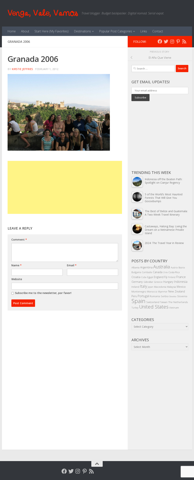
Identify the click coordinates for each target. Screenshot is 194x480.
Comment (19, 239)
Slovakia (172, 296)
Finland (171, 277)
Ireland (135, 286)
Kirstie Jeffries (22, 69)
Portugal (143, 296)
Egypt (150, 277)
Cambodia (147, 272)
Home (11, 31)
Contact (157, 31)
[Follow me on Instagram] (172, 41)
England (158, 277)
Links (143, 31)
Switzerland (152, 302)
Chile (165, 272)
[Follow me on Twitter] (166, 41)
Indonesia (180, 282)
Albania (135, 267)
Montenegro (138, 291)
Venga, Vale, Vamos (43, 13)
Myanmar (162, 291)
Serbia (164, 296)
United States (153, 306)
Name (16, 265)
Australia (161, 267)
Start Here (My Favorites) (51, 31)
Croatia (135, 277)
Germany (137, 282)
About (25, 31)
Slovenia (182, 296)
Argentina (146, 267)
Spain (138, 301)
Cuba (143, 277)
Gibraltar (148, 282)
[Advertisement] (65, 187)
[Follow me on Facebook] (160, 41)
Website (16, 279)
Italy (143, 286)
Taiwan (163, 302)
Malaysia (171, 286)
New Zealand (176, 291)
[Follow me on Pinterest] (178, 41)
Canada (157, 272)
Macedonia (160, 286)
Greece (158, 282)
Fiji (165, 277)
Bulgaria (136, 272)
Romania (155, 296)
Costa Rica (174, 272)
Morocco (152, 291)
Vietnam (174, 307)
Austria (174, 267)
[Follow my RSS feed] (184, 41)
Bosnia (181, 267)
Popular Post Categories (115, 31)
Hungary (168, 282)
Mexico (181, 286)
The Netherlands (178, 302)
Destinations (82, 31)
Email (72, 265)
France (181, 277)
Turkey (134, 307)
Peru (134, 296)
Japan (150, 286)
